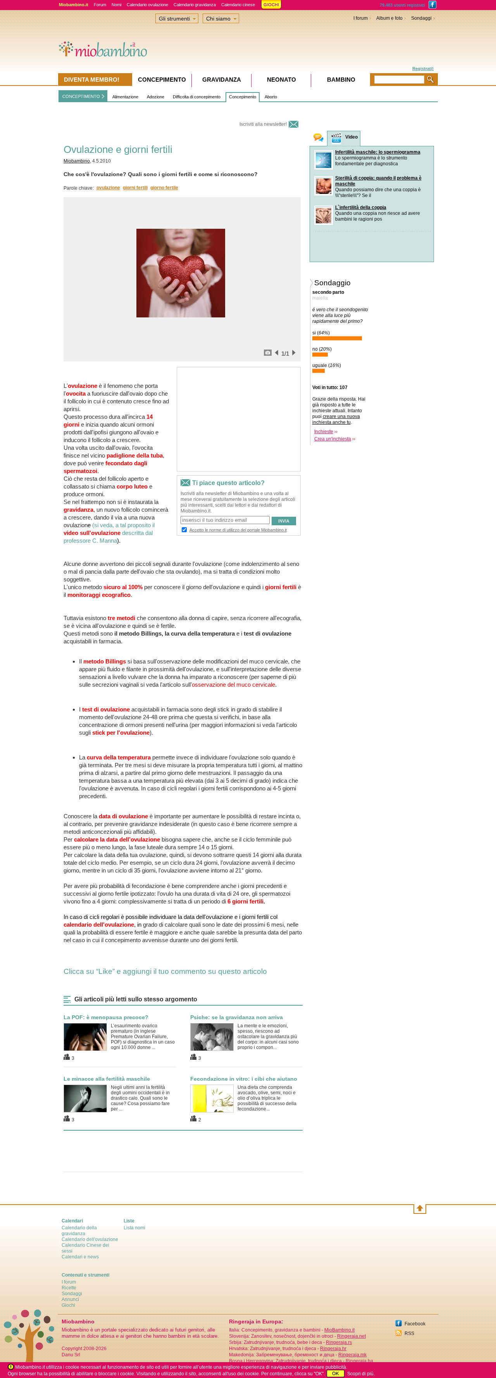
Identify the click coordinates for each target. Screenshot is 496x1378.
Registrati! (423, 68)
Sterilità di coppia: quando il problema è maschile (378, 181)
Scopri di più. (361, 1373)
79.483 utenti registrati (402, 5)
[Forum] (318, 138)
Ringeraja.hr (333, 1348)
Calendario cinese (238, 4)
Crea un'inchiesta (332, 439)
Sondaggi (421, 18)
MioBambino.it (339, 1330)
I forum (360, 18)
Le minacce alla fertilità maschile (107, 1078)
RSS (409, 1333)
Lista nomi (134, 1228)
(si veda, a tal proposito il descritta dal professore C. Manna (109, 533)
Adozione (155, 96)
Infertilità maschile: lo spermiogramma (377, 152)
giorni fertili (135, 187)
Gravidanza (221, 79)
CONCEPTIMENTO (81, 96)
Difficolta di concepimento (196, 96)
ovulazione (108, 187)
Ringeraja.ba (359, 1361)
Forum (100, 4)
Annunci (70, 1299)
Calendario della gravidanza (79, 1230)
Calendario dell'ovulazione (90, 1239)
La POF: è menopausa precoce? (106, 1017)
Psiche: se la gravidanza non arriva (236, 1017)
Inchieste (323, 431)
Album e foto (389, 18)
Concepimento (242, 96)
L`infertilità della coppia (360, 207)
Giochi (68, 1305)
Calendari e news (80, 1257)
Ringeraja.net (351, 1336)
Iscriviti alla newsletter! (263, 124)
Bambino (341, 79)
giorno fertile (164, 187)
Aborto (271, 96)
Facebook (415, 1324)
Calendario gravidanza (195, 4)
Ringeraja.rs (339, 1342)
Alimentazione (125, 96)
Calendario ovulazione (147, 4)
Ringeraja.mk (352, 1354)
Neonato (281, 79)
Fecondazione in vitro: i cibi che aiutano (243, 1078)
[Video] (336, 138)
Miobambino (77, 161)
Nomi (116, 4)
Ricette (69, 1288)
